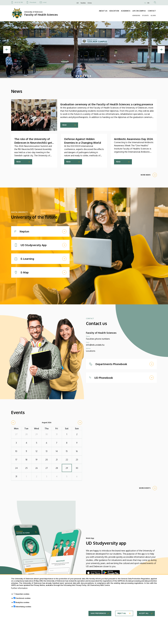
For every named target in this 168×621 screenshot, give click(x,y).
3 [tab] (81, 76)
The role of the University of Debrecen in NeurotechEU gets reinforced (33, 142)
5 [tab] (85, 76)
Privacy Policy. (81, 585)
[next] (80, 422)
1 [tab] (76, 76)
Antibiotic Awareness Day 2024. (133, 139)
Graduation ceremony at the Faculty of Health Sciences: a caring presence (106, 104)
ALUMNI (153, 15)
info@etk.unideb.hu (95, 345)
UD (77, 3)
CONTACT (152, 11)
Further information (19, 588)
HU (145, 3)
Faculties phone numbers (98, 338)
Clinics (90, 3)
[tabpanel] (84, 49)
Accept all (143, 613)
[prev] (13, 422)
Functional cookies (23, 598)
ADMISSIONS (136, 15)
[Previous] (6, 49)
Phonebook (33, 2)
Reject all (121, 613)
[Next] (161, 49)
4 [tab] (83, 76)
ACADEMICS (125, 11)
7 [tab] (90, 76)
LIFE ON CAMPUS (139, 11)
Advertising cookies (23, 607)
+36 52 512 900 (18, 2)
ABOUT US (103, 11)
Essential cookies (22, 594)
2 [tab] (78, 76)
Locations (90, 351)
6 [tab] (88, 76)
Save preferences (98, 613)
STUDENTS (145, 15)
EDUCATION (114, 11)
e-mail (44, 2)
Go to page (25, 68)
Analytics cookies (22, 602)
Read (64, 125)
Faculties (83, 3)
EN (148, 3)
